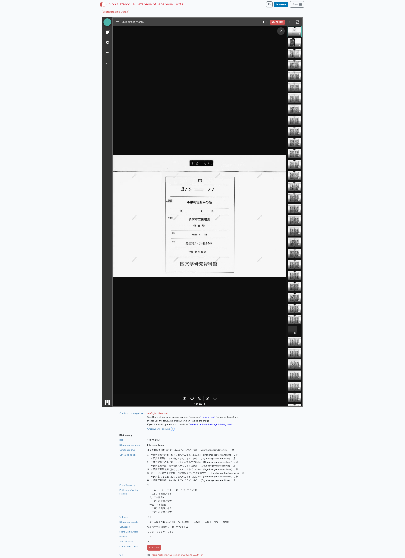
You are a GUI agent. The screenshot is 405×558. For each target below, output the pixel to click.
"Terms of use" (207, 416)
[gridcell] (141, 4)
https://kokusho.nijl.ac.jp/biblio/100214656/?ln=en (177, 554)
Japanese (281, 4)
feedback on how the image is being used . (211, 424)
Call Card (154, 547)
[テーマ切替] (269, 4)
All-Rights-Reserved (157, 413)
